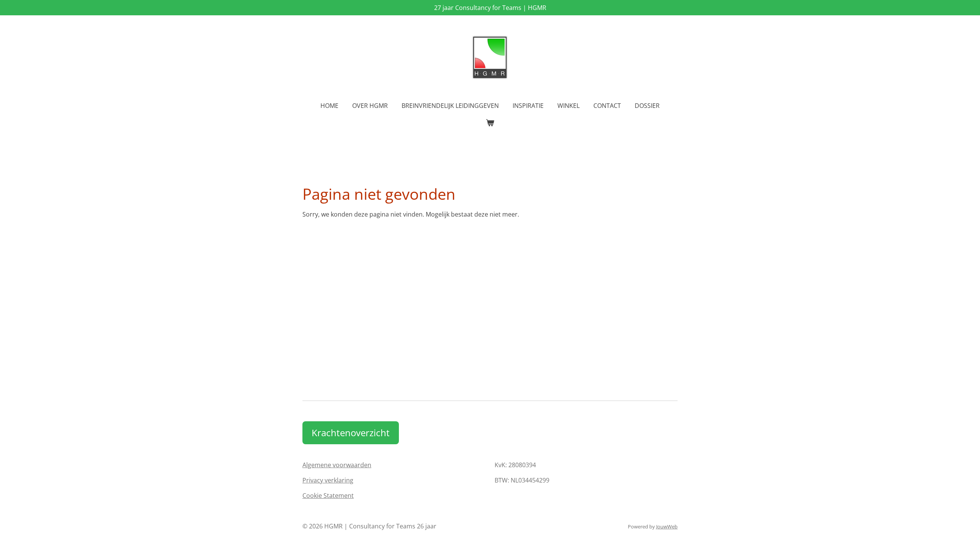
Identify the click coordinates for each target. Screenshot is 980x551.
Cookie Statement (328, 495)
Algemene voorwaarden (336, 465)
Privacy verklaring (327, 480)
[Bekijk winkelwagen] (490, 122)
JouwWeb (667, 526)
